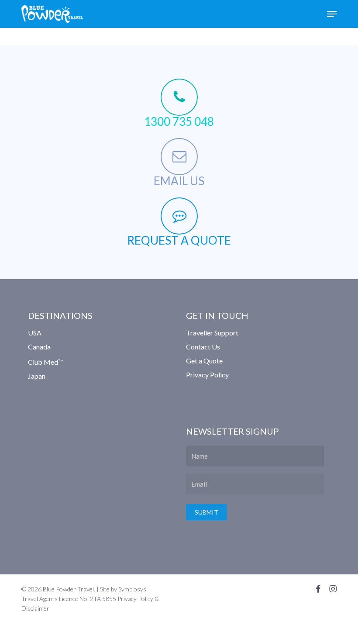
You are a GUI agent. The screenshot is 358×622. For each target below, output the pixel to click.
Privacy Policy (207, 374)
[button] (332, 14)
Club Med (46, 362)
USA (34, 333)
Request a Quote (179, 240)
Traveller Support (212, 333)
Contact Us (203, 346)
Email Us (179, 181)
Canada (39, 346)
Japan (36, 376)
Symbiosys (132, 589)
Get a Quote (204, 360)
